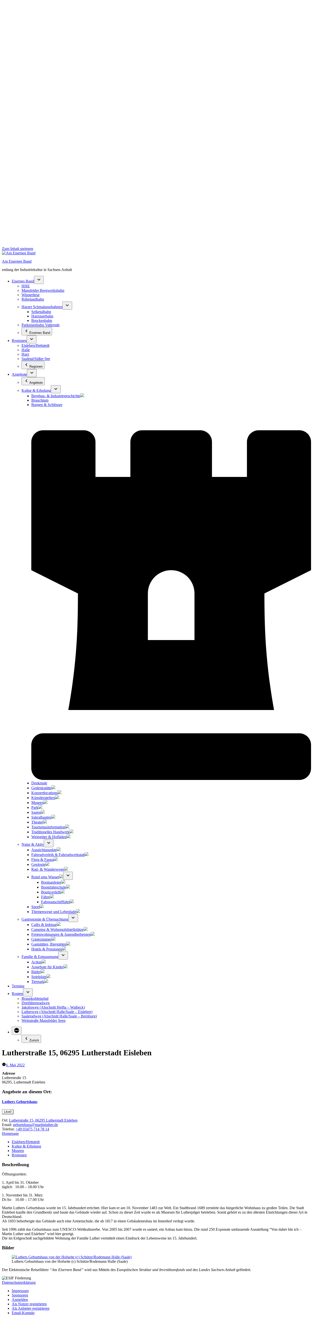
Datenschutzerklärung (19, 1282)
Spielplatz (38, 977)
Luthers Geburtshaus (19, 1102)
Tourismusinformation (48, 827)
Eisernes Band (23, 281)
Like (7, 1112)
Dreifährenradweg (36, 1003)
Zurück (34, 1040)
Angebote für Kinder (47, 967)
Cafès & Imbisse (44, 925)
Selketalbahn (41, 312)
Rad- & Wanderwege (47, 869)
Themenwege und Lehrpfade (53, 912)
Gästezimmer (41, 939)
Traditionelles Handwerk (50, 832)
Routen (17, 994)
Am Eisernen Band (17, 261)
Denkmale (39, 783)
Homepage (10, 1133)
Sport (35, 907)
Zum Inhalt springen (17, 249)
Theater (37, 822)
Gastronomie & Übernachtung (45, 919)
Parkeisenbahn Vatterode (41, 325)
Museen (37, 802)
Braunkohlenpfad (35, 998)
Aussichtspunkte (44, 850)
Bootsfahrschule (53, 887)
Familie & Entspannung (40, 957)
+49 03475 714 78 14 (32, 1129)
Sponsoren (20, 1295)
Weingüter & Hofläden (49, 837)
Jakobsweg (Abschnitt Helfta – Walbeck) (53, 1007)
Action (36, 962)
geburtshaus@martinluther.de (35, 1125)
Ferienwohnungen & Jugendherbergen (61, 934)
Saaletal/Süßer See (36, 359)
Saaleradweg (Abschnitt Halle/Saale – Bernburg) (59, 1016)
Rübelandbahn (33, 299)
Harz (25, 354)
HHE (26, 286)
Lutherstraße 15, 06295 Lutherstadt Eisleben (43, 1120)
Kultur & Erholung (36, 390)
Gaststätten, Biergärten (48, 944)
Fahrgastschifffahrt (55, 902)
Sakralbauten (41, 817)
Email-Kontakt (23, 1313)
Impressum (20, 1291)
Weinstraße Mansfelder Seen (44, 1020)
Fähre (45, 897)
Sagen (36, 812)
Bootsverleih (51, 892)
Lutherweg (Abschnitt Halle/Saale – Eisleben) (57, 1012)
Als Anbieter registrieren (30, 1308)
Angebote (19, 374)
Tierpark (37, 982)
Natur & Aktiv (33, 844)
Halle (26, 350)
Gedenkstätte (41, 788)
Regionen (19, 340)
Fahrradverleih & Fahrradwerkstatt (58, 855)
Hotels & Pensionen (46, 949)
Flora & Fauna (42, 859)
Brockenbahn (41, 320)
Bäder (36, 972)
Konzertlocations (44, 793)
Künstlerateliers (43, 798)
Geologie (38, 864)
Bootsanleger (51, 882)
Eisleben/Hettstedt (35, 345)
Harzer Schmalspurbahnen (42, 307)
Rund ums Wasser (45, 877)
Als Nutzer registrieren (29, 1304)
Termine (18, 986)
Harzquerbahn (42, 316)
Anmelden (20, 1299)
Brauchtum (39, 400)
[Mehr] (17, 1031)
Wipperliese (31, 295)
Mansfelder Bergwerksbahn (43, 290)
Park (34, 807)
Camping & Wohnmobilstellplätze (57, 929)
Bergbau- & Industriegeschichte (55, 396)
